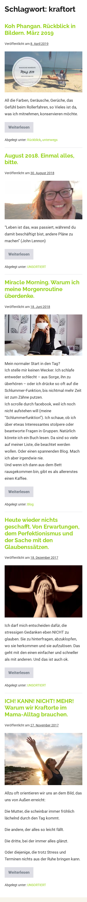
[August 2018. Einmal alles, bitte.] (43, 200)
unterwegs (50, 140)
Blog (30, 504)
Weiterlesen (20, 126)
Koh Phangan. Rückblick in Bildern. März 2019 (40, 29)
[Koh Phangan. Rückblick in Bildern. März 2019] (43, 71)
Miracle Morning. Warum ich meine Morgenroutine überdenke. (42, 289)
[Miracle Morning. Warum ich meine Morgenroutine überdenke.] (43, 335)
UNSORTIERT (36, 267)
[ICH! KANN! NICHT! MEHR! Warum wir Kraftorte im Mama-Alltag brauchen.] (43, 759)
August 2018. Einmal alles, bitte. (39, 159)
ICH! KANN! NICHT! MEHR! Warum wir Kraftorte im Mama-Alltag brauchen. (39, 708)
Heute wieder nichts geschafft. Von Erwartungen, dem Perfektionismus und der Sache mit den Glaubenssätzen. (42, 533)
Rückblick (34, 140)
